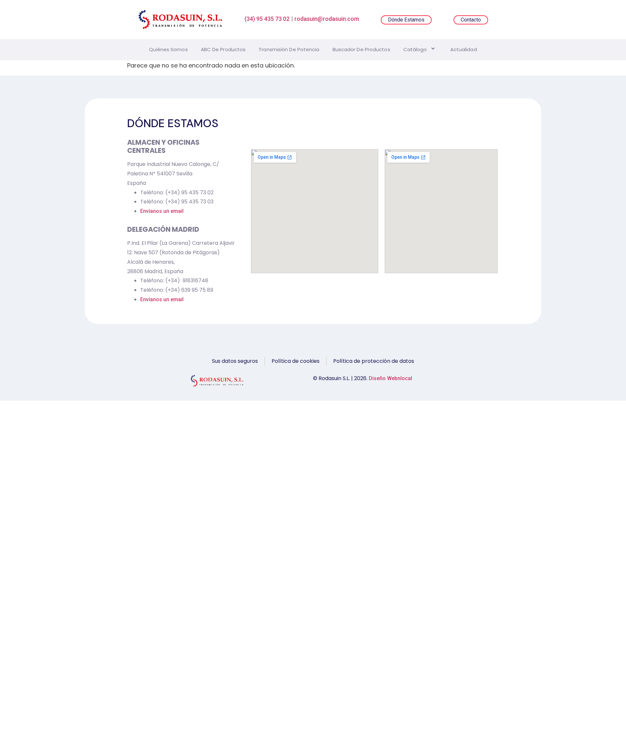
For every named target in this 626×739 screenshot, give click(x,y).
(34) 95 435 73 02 (267, 18)
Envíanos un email (162, 211)
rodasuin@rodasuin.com (326, 18)
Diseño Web (383, 378)
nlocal (404, 378)
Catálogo (415, 49)
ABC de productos (223, 49)
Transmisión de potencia (289, 49)
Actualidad (463, 49)
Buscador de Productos (361, 49)
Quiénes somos (168, 49)
